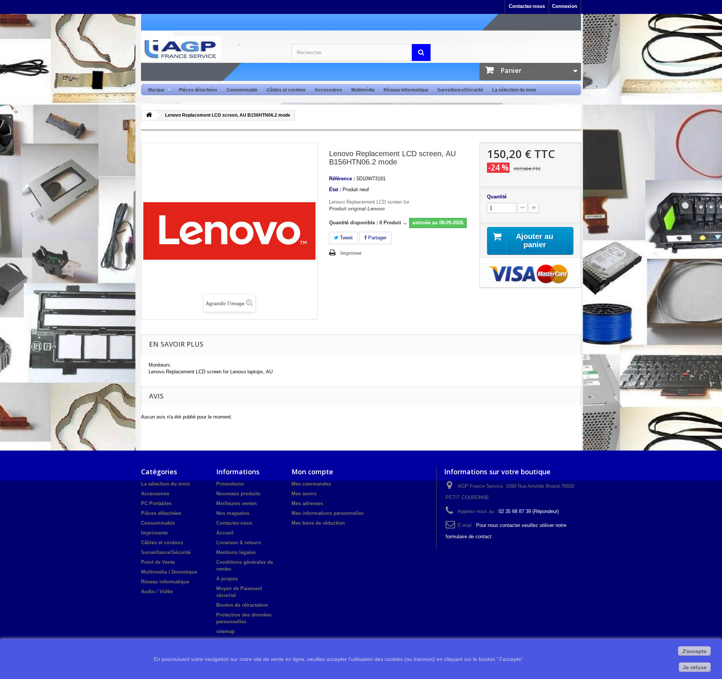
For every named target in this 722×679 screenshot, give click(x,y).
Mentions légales (236, 552)
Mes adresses (307, 503)
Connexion (564, 6)
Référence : (342, 178)
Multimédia (363, 90)
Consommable (242, 90)
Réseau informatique (406, 90)
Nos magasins (232, 513)
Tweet (345, 238)
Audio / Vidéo (157, 591)
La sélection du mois (514, 90)
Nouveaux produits (238, 493)
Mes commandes (311, 484)
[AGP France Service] (210, 48)
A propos (227, 579)
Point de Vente (158, 562)
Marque (154, 90)
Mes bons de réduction (318, 523)
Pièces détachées (198, 90)
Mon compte (312, 471)
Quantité (497, 196)
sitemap (225, 631)
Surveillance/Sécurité (460, 90)
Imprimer (351, 253)
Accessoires (328, 90)
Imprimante (154, 533)
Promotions (230, 484)
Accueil (225, 533)
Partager (377, 238)
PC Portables (156, 503)
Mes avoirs (304, 493)
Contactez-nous (527, 6)
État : (335, 189)
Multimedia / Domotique (169, 572)
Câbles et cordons (286, 90)
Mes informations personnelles (327, 513)
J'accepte (694, 651)
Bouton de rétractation (242, 605)
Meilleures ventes (236, 503)
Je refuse (695, 667)
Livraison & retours (238, 542)
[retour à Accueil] (149, 115)
